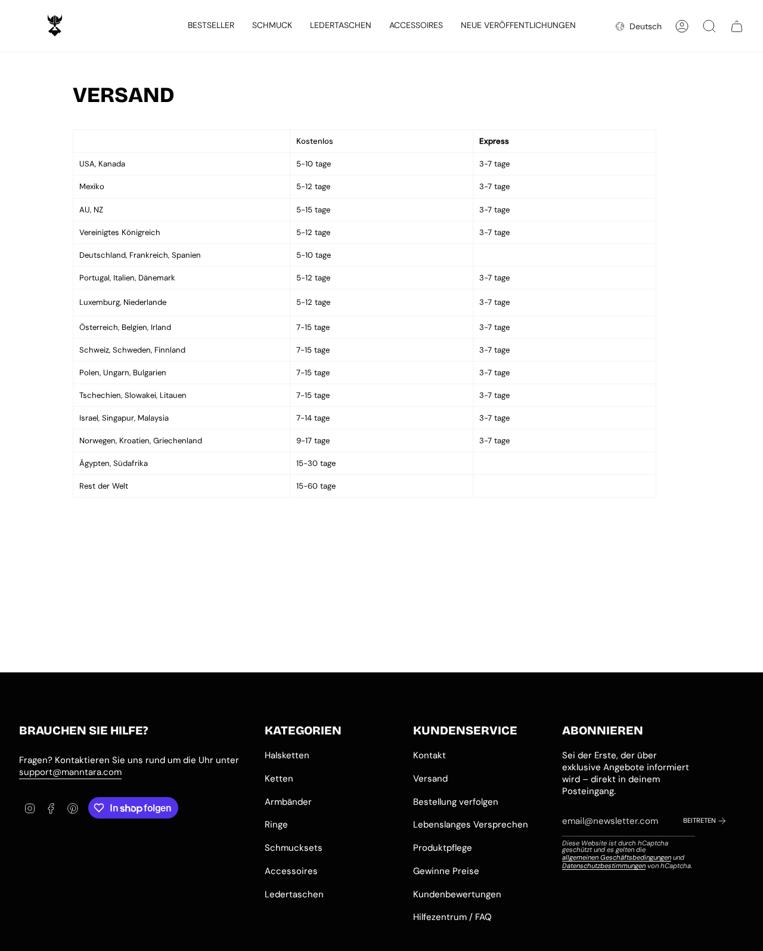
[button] (272, 26)
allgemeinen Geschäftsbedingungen (616, 857)
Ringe (276, 824)
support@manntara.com (70, 772)
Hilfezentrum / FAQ (452, 917)
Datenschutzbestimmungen (604, 866)
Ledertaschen (294, 894)
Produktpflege (442, 848)
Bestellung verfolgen (455, 802)
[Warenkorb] (736, 26)
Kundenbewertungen (457, 894)
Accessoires (291, 871)
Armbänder (288, 802)
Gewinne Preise (446, 871)
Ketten (279, 779)
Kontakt (429, 755)
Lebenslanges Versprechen (470, 824)
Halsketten (287, 755)
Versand (430, 779)
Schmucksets (293, 848)
